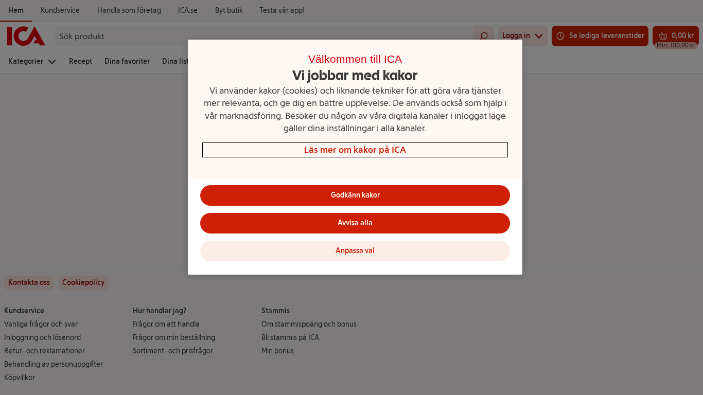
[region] (355, 157)
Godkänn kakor (355, 195)
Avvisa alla (355, 223)
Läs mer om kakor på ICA (355, 149)
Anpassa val (355, 250)
